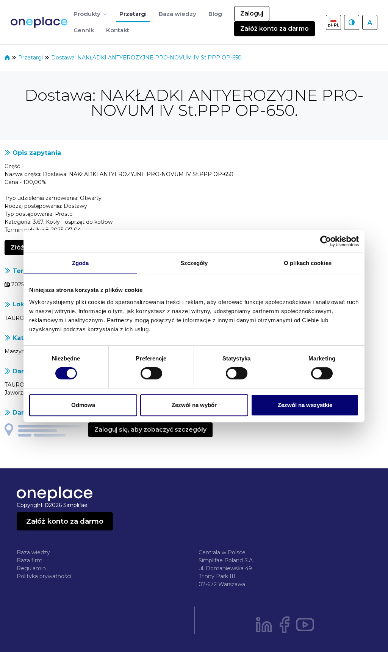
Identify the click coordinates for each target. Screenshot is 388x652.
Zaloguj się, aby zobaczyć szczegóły (150, 429)
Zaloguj (251, 13)
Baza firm (29, 560)
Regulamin (31, 568)
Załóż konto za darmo (274, 28)
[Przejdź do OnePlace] (40, 22)
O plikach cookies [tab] (308, 263)
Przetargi (31, 57)
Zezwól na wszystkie (305, 405)
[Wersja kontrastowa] (351, 22)
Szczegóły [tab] (194, 263)
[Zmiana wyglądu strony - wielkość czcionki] (369, 22)
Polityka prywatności (44, 576)
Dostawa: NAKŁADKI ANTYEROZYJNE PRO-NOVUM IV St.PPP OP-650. (147, 57)
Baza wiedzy (33, 552)
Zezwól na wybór (194, 405)
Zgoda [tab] (80, 263)
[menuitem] (90, 14)
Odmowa (83, 405)
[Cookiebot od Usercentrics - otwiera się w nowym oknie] (326, 241)
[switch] (151, 373)
